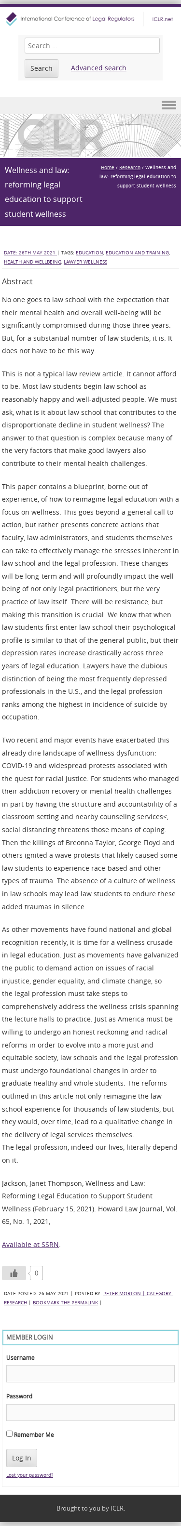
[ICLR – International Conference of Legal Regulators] (90, 19)
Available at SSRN (30, 1244)
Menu (90, 105)
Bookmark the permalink (65, 1303)
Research (129, 167)
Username (20, 1357)
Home (107, 167)
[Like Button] (14, 1273)
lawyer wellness (85, 262)
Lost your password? (29, 1475)
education (89, 253)
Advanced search (98, 67)
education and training (137, 253)
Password (19, 1396)
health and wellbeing (32, 262)
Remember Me (33, 1434)
